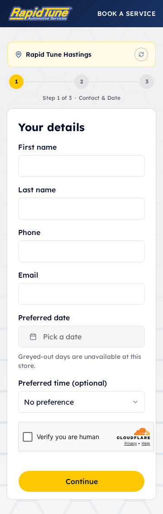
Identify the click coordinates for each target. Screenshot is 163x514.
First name (37, 147)
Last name (37, 189)
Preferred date (44, 317)
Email (28, 275)
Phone (29, 232)
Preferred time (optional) (62, 383)
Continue (82, 481)
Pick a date (62, 336)
